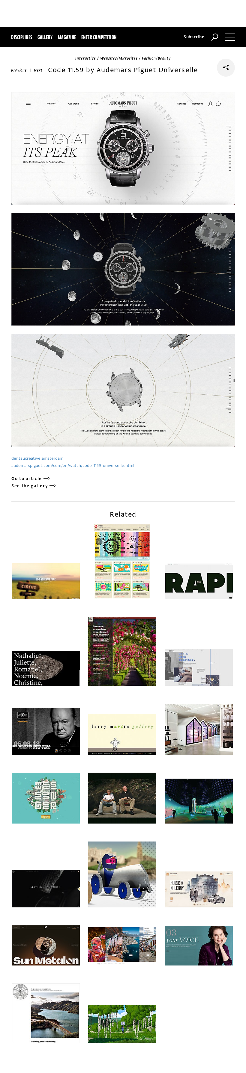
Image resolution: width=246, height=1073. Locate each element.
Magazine (67, 37)
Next (38, 70)
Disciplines (21, 37)
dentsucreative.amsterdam (37, 458)
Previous (19, 70)
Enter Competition (99, 37)
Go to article (26, 479)
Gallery (45, 37)
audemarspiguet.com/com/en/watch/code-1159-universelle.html (72, 465)
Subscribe (194, 37)
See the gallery (29, 486)
